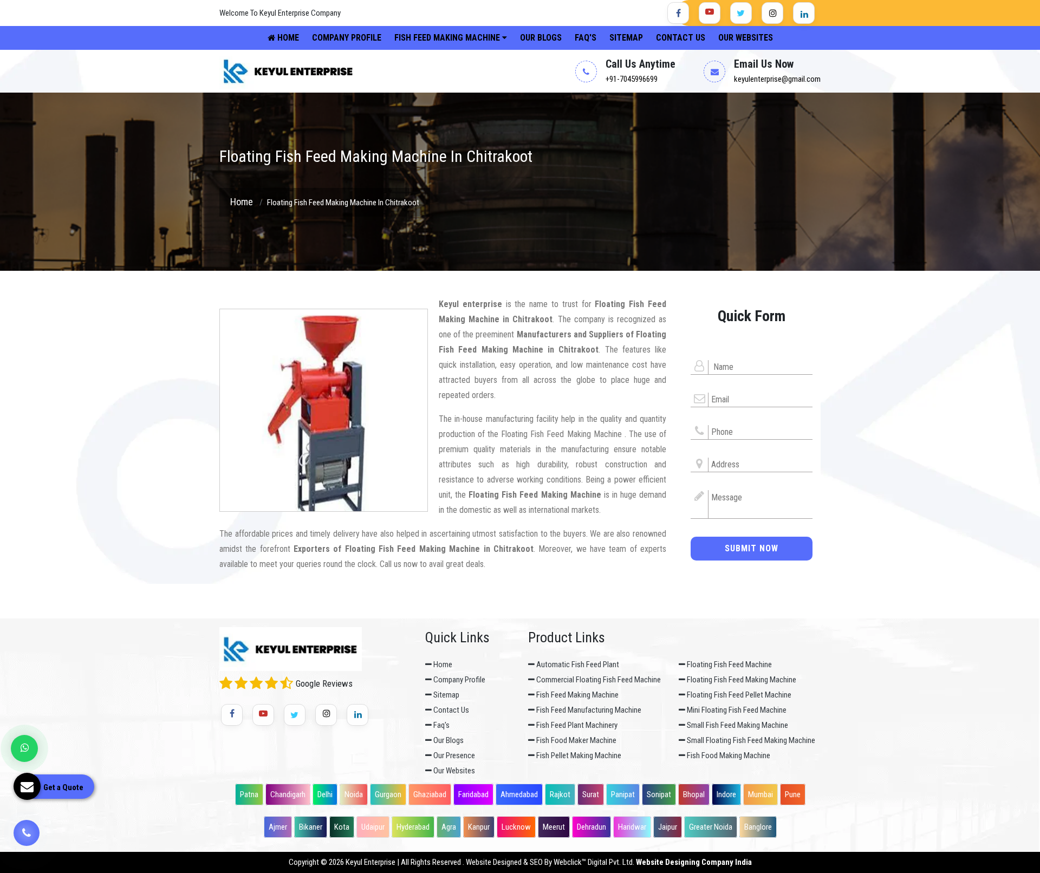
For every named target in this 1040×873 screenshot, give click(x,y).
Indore (726, 794)
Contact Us (680, 37)
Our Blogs (541, 37)
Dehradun (591, 827)
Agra (448, 827)
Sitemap (626, 37)
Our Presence (453, 755)
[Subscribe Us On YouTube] (709, 13)
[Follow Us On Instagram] (772, 13)
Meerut (554, 827)
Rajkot (560, 794)
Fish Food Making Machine (727, 755)
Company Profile (346, 37)
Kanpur (479, 827)
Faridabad (473, 794)
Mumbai (760, 794)
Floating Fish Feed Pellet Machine (738, 695)
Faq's (585, 37)
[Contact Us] (27, 832)
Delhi (325, 794)
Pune (793, 794)
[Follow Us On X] (741, 13)
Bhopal (694, 794)
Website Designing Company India (694, 862)
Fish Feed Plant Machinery (576, 725)
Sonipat (659, 794)
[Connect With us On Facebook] (678, 13)
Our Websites (745, 37)
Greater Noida (710, 827)
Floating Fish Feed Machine (728, 664)
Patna (249, 794)
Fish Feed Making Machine (448, 37)
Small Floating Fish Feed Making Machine (750, 740)
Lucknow (516, 827)
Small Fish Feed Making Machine (736, 725)
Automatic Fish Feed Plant (577, 664)
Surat (590, 794)
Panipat (623, 794)
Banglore (758, 827)
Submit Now (751, 548)
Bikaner (310, 827)
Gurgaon (388, 794)
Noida (353, 794)
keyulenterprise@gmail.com (777, 79)
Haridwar (632, 827)
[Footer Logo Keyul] (290, 650)
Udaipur (373, 827)
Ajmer (278, 827)
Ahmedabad (519, 794)
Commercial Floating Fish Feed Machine (598, 680)
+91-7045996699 (632, 79)
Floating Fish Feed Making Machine (740, 680)
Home (287, 37)
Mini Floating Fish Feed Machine (735, 710)
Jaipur (667, 827)
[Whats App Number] (24, 748)
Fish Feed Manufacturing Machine (588, 710)
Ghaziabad (429, 794)
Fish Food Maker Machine (575, 740)
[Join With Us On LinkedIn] (804, 13)
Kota (341, 827)
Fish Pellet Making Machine (578, 755)
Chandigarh (288, 794)
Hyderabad (413, 827)
